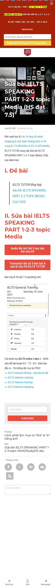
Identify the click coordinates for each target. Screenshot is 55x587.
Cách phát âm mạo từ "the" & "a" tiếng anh (27, 437)
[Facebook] (8, 467)
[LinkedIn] (31, 467)
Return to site (12, 460)
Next (6, 444)
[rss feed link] (9, 476)
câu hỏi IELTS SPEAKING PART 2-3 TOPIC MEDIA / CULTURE (30, 196)
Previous (8, 431)
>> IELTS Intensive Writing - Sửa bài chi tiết (26, 373)
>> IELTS (10, 387)
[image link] (27, 52)
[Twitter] (19, 467)
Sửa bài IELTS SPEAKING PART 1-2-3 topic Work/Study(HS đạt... (27, 449)
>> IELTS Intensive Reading (19, 382)
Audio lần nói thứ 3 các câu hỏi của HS (27, 249)
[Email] (42, 467)
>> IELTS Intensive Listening (19, 377)
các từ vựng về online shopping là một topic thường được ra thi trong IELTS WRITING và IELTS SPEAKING (27, 141)
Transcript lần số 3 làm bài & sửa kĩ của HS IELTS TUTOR (28, 264)
